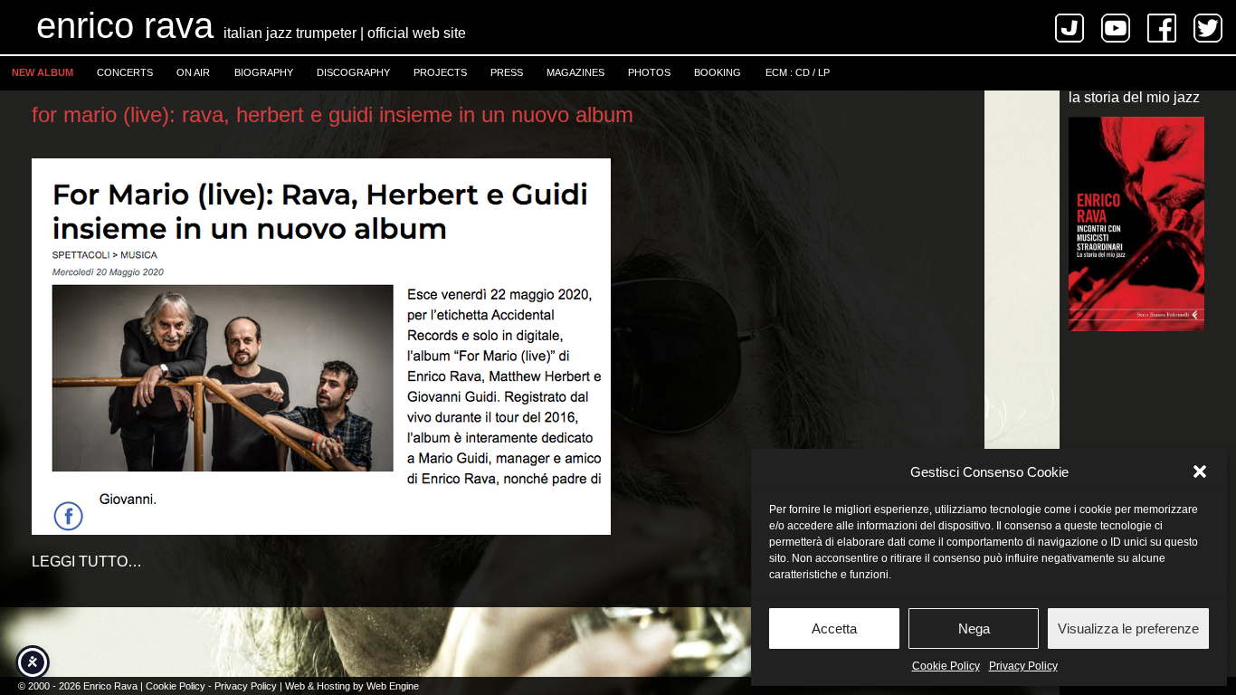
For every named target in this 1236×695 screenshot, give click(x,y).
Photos (649, 72)
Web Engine (392, 686)
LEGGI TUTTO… (87, 561)
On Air (193, 72)
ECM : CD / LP (797, 72)
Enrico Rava (125, 25)
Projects (440, 72)
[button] (1200, 471)
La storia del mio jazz (1134, 97)
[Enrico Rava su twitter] (1214, 37)
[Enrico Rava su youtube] (1122, 37)
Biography (263, 72)
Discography (353, 72)
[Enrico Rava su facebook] (1168, 37)
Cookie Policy (946, 666)
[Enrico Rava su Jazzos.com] (1076, 37)
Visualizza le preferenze (1128, 628)
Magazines (575, 72)
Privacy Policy (1023, 666)
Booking (717, 72)
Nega (974, 628)
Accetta (834, 628)
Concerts (125, 72)
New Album (42, 72)
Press (506, 72)
